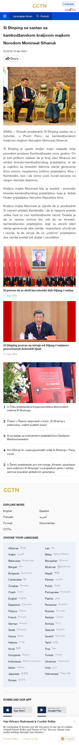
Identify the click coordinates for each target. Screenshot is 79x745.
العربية (43, 517)
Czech (15, 592)
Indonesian (24, 661)
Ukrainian (57, 661)
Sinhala (53, 623)
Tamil (51, 642)
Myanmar (58, 567)
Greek (17, 630)
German (17, 623)
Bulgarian (20, 573)
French (17, 617)
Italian (16, 667)
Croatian (18, 586)
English (7, 511)
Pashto (52, 598)
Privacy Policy (10, 738)
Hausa (15, 636)
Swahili (55, 636)
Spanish (54, 630)
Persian (53, 579)
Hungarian (19, 655)
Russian (55, 611)
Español (44, 511)
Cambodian (17, 579)
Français (8, 517)
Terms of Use (30, 738)
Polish (52, 586)
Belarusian (21, 560)
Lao (49, 548)
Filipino (17, 611)
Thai (50, 649)
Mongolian (56, 560)
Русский (7, 523)
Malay (57, 554)
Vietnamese (57, 673)
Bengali (15, 567)
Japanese (18, 673)
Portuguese (57, 592)
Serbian (54, 617)
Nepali (52, 573)
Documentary (47, 523)
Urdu (50, 667)
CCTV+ (7, 529)
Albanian (17, 548)
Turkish (53, 655)
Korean (16, 680)
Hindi (14, 649)
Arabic (16, 554)
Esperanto (20, 604)
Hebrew (16, 642)
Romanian (56, 604)
